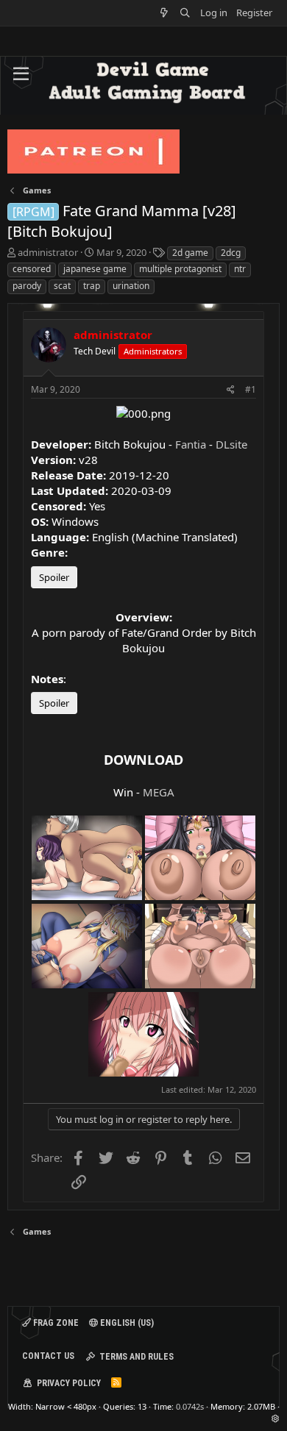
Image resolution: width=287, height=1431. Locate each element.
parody (27, 285)
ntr (240, 269)
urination (131, 285)
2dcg (231, 252)
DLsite (231, 444)
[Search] (185, 13)
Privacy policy (69, 1383)
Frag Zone (55, 1323)
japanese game (95, 269)
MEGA (158, 792)
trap (91, 285)
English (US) (126, 1323)
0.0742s (190, 1406)
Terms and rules (136, 1357)
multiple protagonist (180, 269)
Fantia (190, 444)
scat (62, 285)
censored (32, 269)
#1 (250, 389)
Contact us (48, 1356)
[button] (21, 74)
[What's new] (164, 13)
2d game (190, 252)
